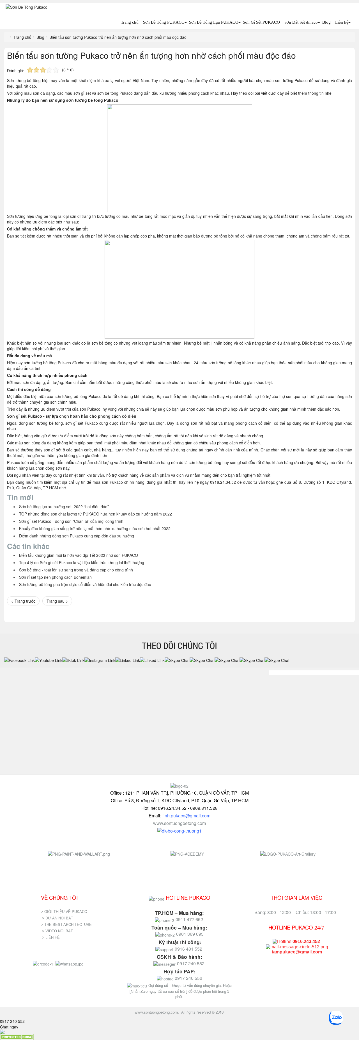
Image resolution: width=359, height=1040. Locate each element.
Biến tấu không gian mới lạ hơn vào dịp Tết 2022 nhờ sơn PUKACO (78, 555)
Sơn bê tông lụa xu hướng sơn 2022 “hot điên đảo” (64, 506)
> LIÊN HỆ (51, 937)
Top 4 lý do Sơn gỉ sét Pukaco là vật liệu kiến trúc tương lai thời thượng (81, 562)
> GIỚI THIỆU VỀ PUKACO (64, 912)
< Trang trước (23, 601)
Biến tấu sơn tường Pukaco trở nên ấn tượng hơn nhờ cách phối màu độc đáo (151, 55)
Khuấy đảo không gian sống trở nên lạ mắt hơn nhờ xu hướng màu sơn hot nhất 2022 (95, 528)
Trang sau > (57, 601)
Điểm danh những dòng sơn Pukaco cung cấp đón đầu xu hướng (76, 536)
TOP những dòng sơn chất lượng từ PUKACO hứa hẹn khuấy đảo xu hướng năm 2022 (95, 514)
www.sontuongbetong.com (179, 823)
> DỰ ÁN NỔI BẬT (57, 918)
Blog (326, 22)
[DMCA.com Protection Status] (17, 1036)
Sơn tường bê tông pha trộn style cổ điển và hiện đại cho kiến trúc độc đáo (85, 584)
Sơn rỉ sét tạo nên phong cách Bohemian (55, 577)
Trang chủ (130, 22)
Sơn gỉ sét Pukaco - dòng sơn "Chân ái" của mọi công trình (71, 521)
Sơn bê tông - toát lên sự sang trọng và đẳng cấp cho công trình (76, 570)
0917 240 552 (12, 1021)
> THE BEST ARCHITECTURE (66, 925)
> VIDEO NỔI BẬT (57, 931)
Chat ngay (9, 1027)
